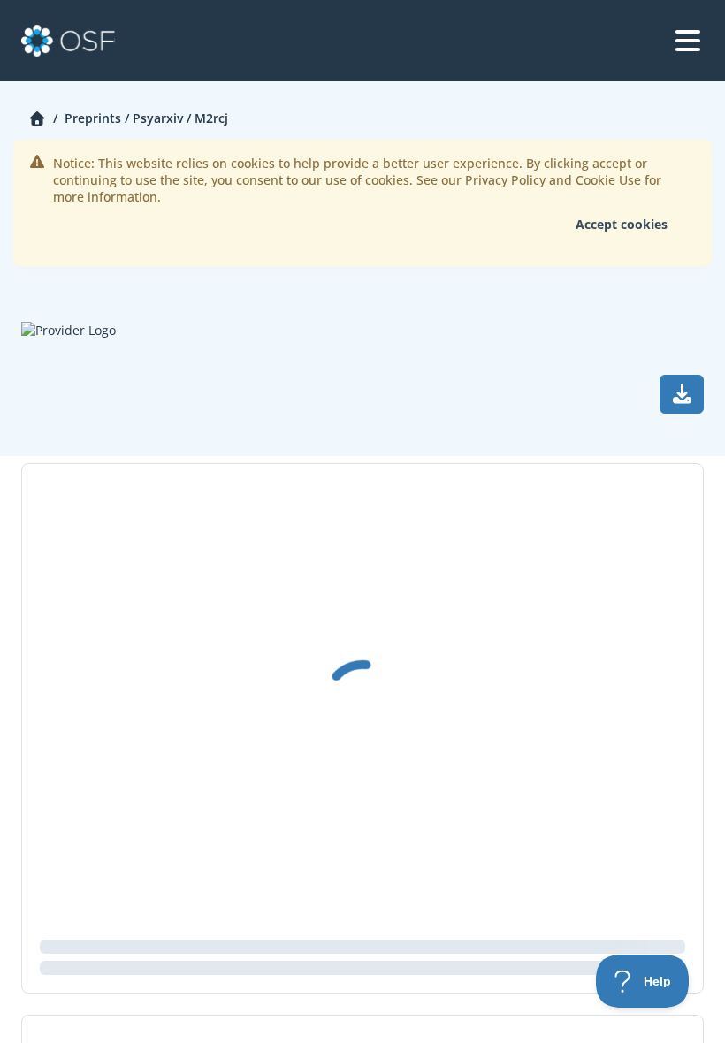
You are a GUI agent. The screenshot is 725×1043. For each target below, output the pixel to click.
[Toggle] (688, 41)
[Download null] (682, 394)
